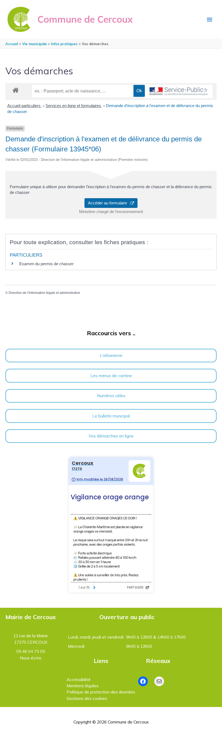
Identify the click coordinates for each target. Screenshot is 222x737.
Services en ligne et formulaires (73, 105)
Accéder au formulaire (109, 203)
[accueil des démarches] (15, 89)
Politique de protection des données (101, 692)
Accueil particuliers (24, 105)
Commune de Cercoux (85, 19)
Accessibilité (78, 679)
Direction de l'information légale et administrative (44, 293)
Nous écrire (30, 657)
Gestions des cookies (87, 698)
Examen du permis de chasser (47, 263)
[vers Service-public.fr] (179, 91)
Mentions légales (83, 685)
